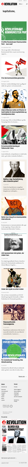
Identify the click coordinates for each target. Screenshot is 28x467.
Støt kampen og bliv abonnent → (9, 458)
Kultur (2, 396)
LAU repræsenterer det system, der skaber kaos (12, 254)
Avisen (3, 384)
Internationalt (4, 391)
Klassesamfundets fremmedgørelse (9, 323)
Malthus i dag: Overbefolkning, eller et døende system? (13, 180)
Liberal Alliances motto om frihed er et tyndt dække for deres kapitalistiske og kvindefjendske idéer (13, 112)
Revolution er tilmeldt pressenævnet (7, 412)
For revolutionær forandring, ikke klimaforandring (12, 361)
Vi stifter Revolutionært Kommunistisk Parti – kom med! (13, 43)
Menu (20, 4)
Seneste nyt (4, 386)
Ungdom (3, 393)
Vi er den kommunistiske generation (13, 78)
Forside (15, 386)
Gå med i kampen (18, 396)
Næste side (23, 376)
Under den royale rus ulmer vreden (12, 289)
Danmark (3, 389)
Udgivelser (16, 394)
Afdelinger (16, 393)
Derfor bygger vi (17, 389)
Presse (15, 401)
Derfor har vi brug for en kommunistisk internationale (13, 218)
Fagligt (2, 394)
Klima (2, 398)
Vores (15, 391)
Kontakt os (16, 400)
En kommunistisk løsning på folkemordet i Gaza (10, 147)
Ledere (3, 400)
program (19, 391)
